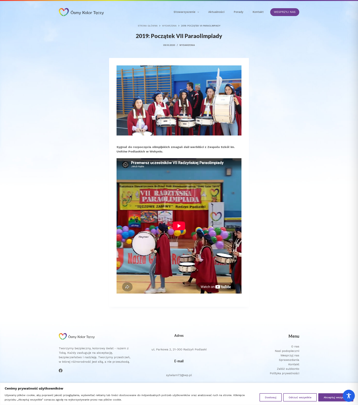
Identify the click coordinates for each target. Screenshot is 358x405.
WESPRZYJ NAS (285, 12)
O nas (295, 346)
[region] (179, 394)
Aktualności (216, 12)
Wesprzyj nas (289, 355)
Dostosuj (270, 397)
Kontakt (258, 12)
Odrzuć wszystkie (300, 397)
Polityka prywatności (284, 373)
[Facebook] (60, 370)
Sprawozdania (289, 360)
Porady (238, 12)
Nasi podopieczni (287, 351)
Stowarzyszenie (184, 12)
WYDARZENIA (187, 45)
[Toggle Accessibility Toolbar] (348, 395)
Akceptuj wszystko (336, 397)
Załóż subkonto (288, 369)
